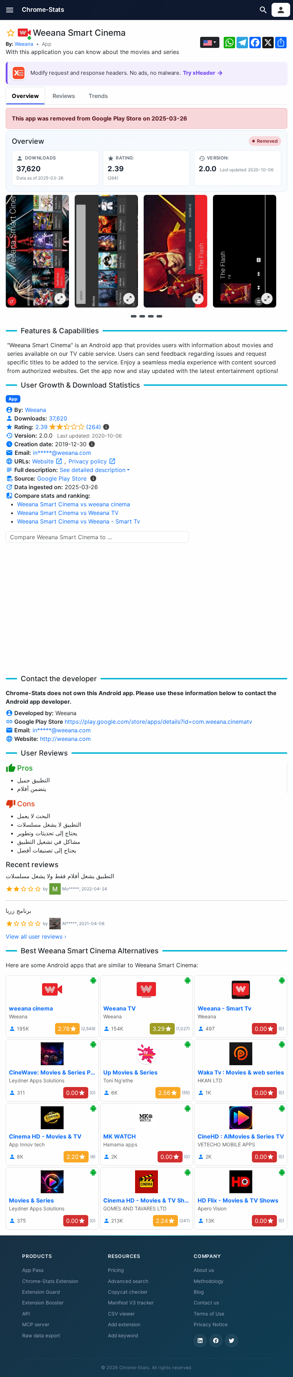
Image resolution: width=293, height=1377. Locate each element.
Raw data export (41, 1335)
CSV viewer (121, 1314)
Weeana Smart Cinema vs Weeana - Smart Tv (78, 521)
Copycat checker (128, 1292)
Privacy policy (89, 461)
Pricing (116, 1270)
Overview (25, 95)
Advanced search (128, 1281)
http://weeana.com (65, 738)
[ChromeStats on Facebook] (215, 1340)
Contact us (206, 1302)
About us (204, 1270)
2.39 (68, 427)
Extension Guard (41, 1292)
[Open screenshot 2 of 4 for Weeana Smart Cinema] (106, 251)
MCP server (35, 1324)
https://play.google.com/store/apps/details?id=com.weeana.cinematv (158, 721)
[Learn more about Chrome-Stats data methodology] (93, 478)
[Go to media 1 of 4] (133, 316)
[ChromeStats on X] (231, 1340)
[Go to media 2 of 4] (142, 316)
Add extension (124, 1324)
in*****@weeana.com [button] (62, 452)
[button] (10, 10)
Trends (98, 95)
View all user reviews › (36, 936)
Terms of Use (209, 1314)
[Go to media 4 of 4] (159, 316)
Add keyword (123, 1335)
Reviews (64, 95)
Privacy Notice (211, 1324)
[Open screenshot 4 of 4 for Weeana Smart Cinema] (244, 251)
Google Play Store (61, 478)
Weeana (24, 44)
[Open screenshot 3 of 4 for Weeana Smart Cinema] (175, 251)
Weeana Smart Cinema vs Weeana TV (68, 512)
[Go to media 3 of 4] (150, 316)
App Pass (33, 1270)
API (26, 1314)
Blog (199, 1292)
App (46, 44)
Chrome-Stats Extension (50, 1281)
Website (43, 461)
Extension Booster (43, 1302)
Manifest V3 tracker (131, 1302)
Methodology (209, 1281)
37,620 (58, 418)
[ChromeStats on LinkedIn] (200, 1340)
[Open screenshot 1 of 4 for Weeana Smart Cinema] (37, 251)
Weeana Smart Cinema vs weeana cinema (73, 504)
